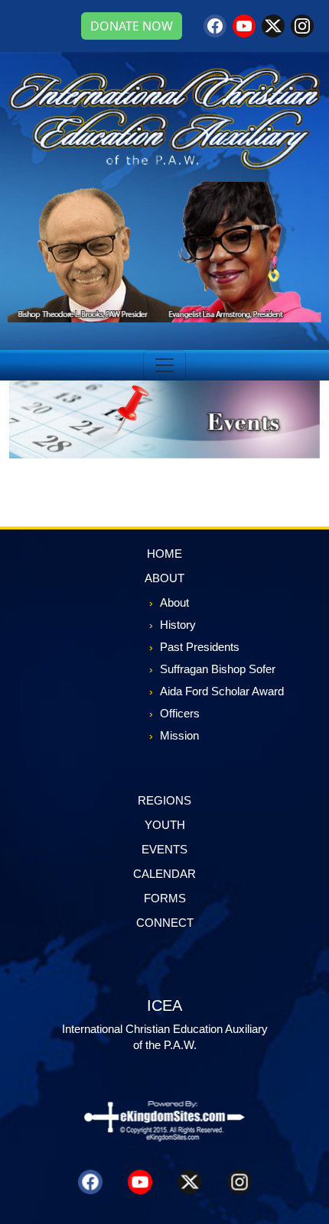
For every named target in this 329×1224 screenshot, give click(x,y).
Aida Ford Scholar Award (222, 691)
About (174, 602)
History (178, 624)
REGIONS (164, 800)
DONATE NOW (131, 26)
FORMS (165, 898)
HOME (164, 553)
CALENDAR (164, 873)
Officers (180, 713)
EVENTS (164, 849)
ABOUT (164, 578)
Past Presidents (199, 646)
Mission (179, 735)
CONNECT (165, 922)
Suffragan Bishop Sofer (217, 668)
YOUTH (165, 824)
